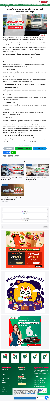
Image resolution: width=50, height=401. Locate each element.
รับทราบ (25, 398)
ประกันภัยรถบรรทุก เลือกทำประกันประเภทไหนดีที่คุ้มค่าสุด (12, 178)
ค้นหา (45, 226)
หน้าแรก (2, 4)
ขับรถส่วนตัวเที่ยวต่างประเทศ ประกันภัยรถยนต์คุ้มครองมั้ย (36, 178)
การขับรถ (4, 156)
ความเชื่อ (17, 156)
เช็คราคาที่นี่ (44, 1)
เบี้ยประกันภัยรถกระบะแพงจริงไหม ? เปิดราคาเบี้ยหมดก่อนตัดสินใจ (12, 198)
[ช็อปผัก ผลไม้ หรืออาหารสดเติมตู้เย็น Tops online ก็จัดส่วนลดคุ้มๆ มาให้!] (25, 268)
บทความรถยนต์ (16, 4)
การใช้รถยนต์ (10, 156)
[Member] (48, 2)
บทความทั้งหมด (8, 4)
